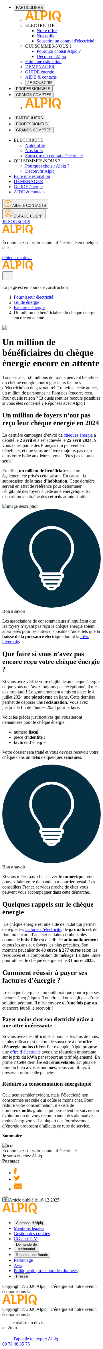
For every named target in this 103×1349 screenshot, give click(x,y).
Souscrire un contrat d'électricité (65, 40)
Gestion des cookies (32, 1233)
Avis (18, 1265)
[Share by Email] (18, 1188)
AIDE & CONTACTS (28, 205)
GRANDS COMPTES (34, 95)
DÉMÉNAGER (40, 66)
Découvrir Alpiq (51, 56)
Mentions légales (29, 1228)
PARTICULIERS (29, 7)
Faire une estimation (43, 61)
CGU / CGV (25, 1238)
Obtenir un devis (17, 257)
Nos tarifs (45, 35)
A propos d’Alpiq (29, 1223)
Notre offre (47, 30)
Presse (22, 1276)
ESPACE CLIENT (28, 216)
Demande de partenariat (26, 1246)
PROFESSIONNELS (33, 89)
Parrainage (23, 1260)
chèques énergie (78, 435)
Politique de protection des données (46, 1270)
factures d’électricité (43, 929)
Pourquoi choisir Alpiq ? (59, 51)
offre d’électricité (25, 1051)
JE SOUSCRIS (40, 83)
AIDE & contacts (41, 77)
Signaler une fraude (32, 1255)
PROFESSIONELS (32, 124)
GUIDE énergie (39, 71)
